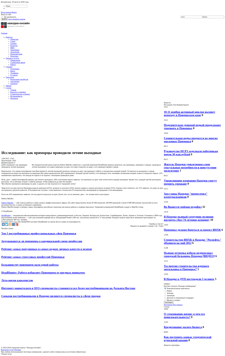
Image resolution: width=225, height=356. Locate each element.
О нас (11, 350)
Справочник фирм (17, 63)
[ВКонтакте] (3, 224)
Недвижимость (16, 96)
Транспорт (10, 77)
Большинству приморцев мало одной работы (30, 264)
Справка (9, 67)
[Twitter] (6, 224)
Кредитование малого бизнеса (183, 327)
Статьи (8, 88)
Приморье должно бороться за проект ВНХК (192, 229)
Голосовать (169, 302)
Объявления (15, 60)
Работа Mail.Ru (7, 203)
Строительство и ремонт (20, 94)
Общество (14, 39)
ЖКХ (12, 48)
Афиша (8, 86)
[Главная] (15, 32)
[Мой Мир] (13, 224)
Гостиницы (14, 69)
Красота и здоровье (18, 92)
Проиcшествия (16, 54)
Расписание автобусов (19, 79)
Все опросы (177, 305)
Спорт (12, 41)
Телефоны (14, 73)
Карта (12, 71)
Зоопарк (169, 293)
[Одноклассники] (10, 224)
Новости (9, 37)
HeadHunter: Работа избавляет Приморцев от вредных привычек (43, 272)
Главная (4, 33)
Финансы (14, 98)
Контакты (5, 350)
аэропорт (14, 84)
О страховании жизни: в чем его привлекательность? (184, 315)
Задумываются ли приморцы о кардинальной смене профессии (41, 241)
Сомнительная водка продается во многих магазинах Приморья (191, 140)
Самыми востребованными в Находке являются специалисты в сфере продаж (51, 296)
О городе (14, 75)
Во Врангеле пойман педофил (183, 206)
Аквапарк (170, 295)
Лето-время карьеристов (17, 280)
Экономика (14, 50)
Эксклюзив (14, 52)
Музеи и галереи (173, 300)
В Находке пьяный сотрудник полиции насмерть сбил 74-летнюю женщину (188, 218)
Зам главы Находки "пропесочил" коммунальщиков (185, 195)
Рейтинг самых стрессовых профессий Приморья (32, 256)
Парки (169, 291)
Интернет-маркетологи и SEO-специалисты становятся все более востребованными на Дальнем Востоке (68, 288)
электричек (14, 81)
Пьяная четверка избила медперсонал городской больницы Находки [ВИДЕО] (189, 254)
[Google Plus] (16, 224)
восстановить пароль (17, 19)
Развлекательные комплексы (178, 288)
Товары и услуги (12, 58)
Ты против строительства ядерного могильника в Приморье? (186, 267)
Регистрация (6, 12)
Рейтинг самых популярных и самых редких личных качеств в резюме (46, 249)
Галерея (13, 44)
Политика (14, 56)
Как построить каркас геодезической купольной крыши (187, 338)
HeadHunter (6, 215)
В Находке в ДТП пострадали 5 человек (189, 279)
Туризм (13, 90)
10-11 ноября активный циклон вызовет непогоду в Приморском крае (189, 113)
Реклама (17, 350)
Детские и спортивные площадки (180, 298)
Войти (14, 12)
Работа (13, 65)
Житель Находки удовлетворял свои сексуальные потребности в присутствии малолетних (190, 167)
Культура (13, 46)
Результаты (168, 305)
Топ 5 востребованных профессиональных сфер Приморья (38, 233)
